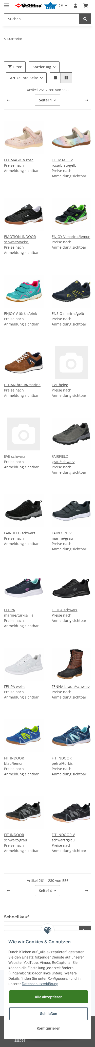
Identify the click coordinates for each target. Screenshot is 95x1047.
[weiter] (86, 100)
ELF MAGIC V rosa (18, 160)
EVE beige (60, 384)
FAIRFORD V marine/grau (62, 536)
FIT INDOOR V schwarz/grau (63, 837)
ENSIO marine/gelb (68, 313)
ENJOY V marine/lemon (71, 236)
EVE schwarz (14, 456)
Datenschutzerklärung (40, 983)
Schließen (48, 1013)
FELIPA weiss (14, 686)
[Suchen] (85, 18)
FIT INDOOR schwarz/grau (15, 837)
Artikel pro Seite (24, 77)
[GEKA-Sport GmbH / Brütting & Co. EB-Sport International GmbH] (36, 5)
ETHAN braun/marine (22, 384)
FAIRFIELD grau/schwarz (63, 459)
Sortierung (42, 66)
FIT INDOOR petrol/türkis (62, 761)
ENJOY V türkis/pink (20, 313)
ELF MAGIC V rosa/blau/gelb (64, 163)
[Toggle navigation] (6, 3)
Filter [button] (17, 66)
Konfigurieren (49, 1028)
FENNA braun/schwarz (71, 686)
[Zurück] (8, 100)
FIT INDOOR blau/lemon (14, 761)
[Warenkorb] (85, 6)
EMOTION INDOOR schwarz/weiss (20, 239)
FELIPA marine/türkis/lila (18, 612)
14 (45, 100)
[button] (75, 6)
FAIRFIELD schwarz (19, 533)
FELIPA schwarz (65, 609)
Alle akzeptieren (49, 997)
